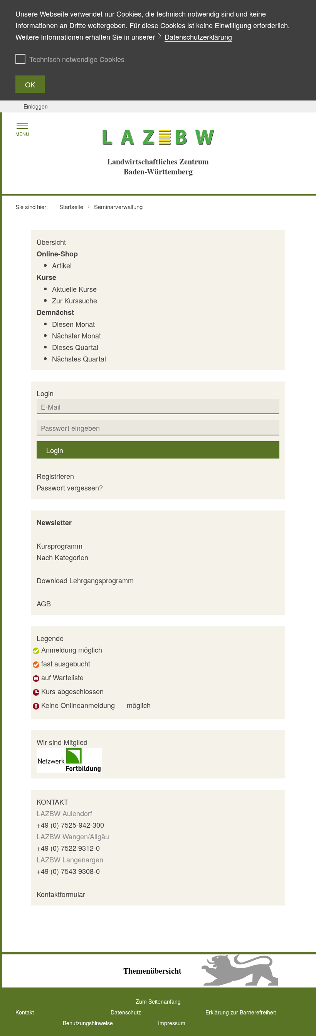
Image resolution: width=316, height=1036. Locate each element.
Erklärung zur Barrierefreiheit (240, 1012)
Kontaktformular (61, 894)
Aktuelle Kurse (74, 289)
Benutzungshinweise (88, 1023)
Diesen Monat (73, 324)
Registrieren (55, 476)
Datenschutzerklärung (198, 37)
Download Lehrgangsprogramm (85, 580)
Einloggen (36, 106)
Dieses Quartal (75, 347)
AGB (44, 603)
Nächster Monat (76, 335)
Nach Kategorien (62, 557)
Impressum (171, 1023)
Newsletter (54, 522)
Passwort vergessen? (70, 487)
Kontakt (24, 1012)
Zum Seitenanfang (158, 1001)
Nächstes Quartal (79, 358)
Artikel (62, 265)
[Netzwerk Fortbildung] (69, 759)
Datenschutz (126, 1012)
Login (54, 450)
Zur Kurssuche (74, 300)
